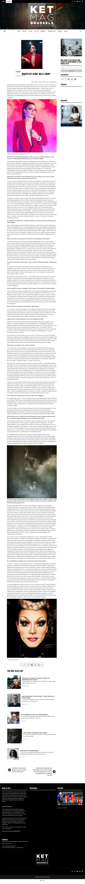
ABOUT (3, 1)
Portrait (24, 31)
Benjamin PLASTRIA (13, 659)
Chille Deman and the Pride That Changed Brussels (34, 714)
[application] (70, 798)
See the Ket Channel (62, 808)
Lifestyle (36, 31)
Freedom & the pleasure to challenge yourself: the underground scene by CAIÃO (36, 678)
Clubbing (60, 31)
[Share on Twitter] (25, 665)
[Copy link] (35, 665)
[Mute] (79, 804)
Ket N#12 (71, 104)
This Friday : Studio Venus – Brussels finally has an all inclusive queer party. (19, 770)
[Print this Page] (39, 665)
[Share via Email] (32, 665)
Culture (30, 31)
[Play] (59, 804)
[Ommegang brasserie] (71, 47)
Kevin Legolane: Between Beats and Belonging (35, 733)
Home (19, 31)
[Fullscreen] (81, 804)
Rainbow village (52, 31)
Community (43, 31)
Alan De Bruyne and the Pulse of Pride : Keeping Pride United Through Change (38, 697)
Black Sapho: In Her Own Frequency (29, 750)
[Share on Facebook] (28, 665)
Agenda (65, 31)
